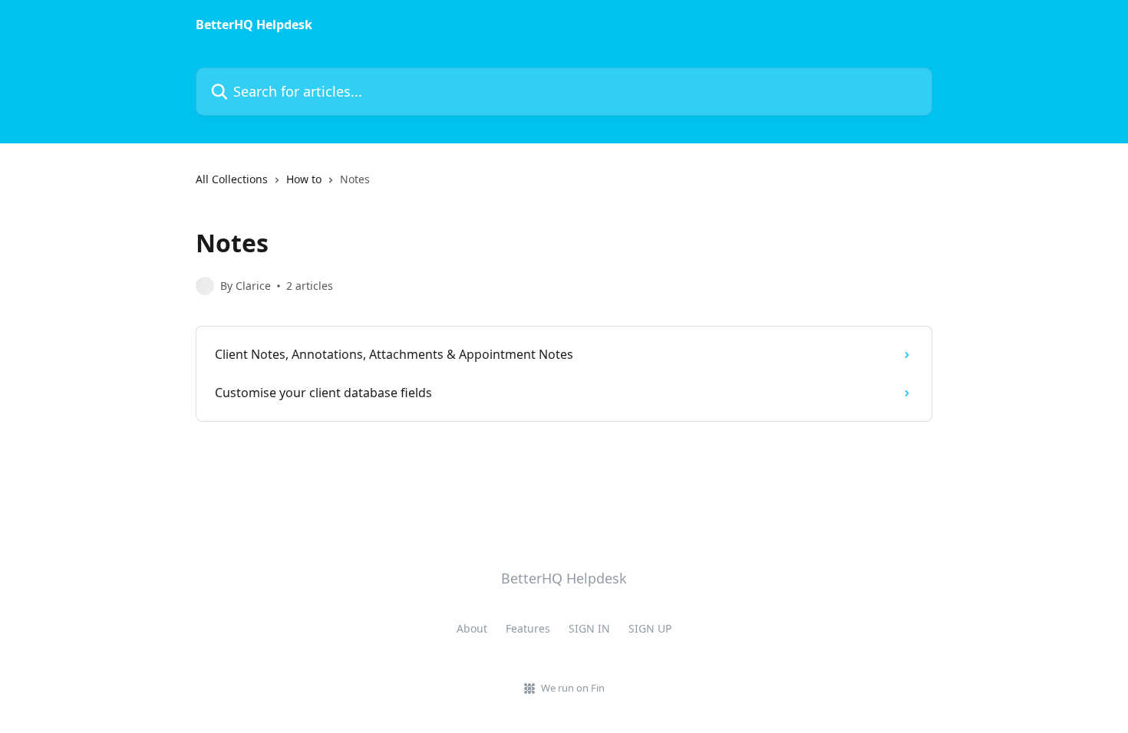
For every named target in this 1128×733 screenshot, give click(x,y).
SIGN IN (589, 628)
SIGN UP (649, 628)
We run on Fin (573, 688)
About (472, 628)
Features (528, 628)
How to (304, 179)
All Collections (232, 179)
